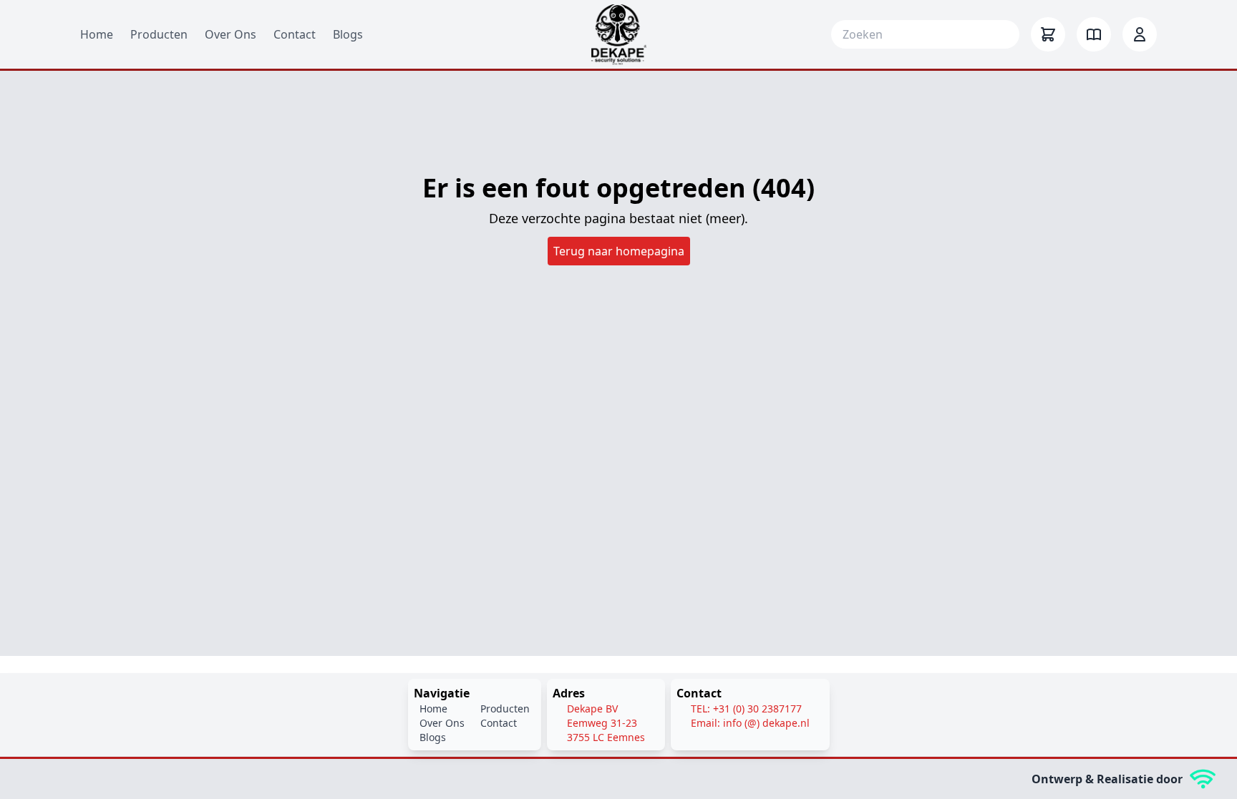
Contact (294, 34)
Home (96, 34)
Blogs (348, 34)
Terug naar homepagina (618, 251)
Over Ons (230, 34)
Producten (159, 34)
